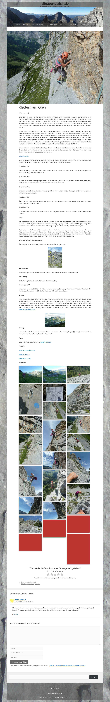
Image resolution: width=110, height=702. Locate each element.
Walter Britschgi (20, 599)
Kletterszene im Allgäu (56, 24)
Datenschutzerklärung (55, 693)
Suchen (93, 677)
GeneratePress (66, 698)
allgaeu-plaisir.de (55, 3)
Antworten (15, 614)
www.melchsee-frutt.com (27, 309)
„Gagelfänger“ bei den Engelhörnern (30, 584)
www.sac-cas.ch (24, 354)
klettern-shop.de (45, 342)
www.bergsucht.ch (25, 358)
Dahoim (18, 24)
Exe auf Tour (85, 24)
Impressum (55, 688)
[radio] (48, 575)
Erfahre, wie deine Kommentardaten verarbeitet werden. (67, 666)
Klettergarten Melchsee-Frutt (28, 582)
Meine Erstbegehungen (37, 24)
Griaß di (25, 24)
